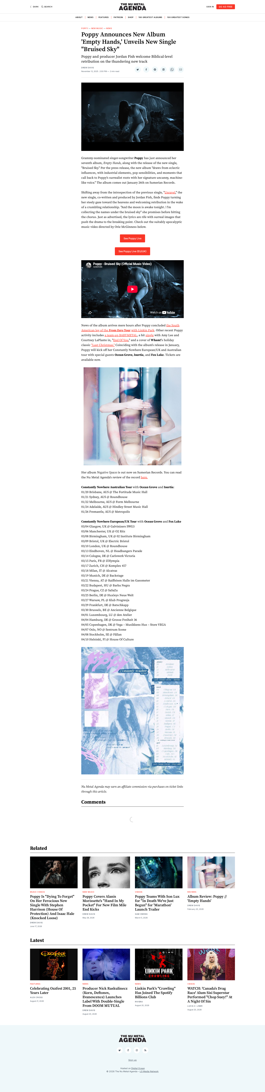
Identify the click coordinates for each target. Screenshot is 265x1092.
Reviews (191, 892)
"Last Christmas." (103, 345)
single (150, 335)
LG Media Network (149, 1071)
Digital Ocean (138, 1068)
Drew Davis (87, 67)
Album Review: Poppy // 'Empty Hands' (207, 898)
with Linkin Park (142, 330)
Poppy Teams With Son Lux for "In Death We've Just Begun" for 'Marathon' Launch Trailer (157, 903)
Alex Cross (36, 997)
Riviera (139, 1002)
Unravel (170, 192)
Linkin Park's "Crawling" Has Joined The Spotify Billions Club (155, 992)
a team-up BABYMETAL (121, 335)
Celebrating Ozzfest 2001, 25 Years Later (53, 990)
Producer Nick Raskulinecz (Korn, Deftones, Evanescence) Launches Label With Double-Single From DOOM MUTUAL (105, 997)
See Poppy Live (132, 238)
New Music (97, 28)
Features (103, 17)
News (91, 17)
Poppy (84, 28)
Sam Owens (141, 914)
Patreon (118, 17)
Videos (138, 892)
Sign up (132, 1060)
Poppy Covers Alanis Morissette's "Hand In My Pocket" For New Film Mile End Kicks (104, 903)
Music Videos (37, 892)
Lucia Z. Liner (195, 1006)
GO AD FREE (225, 6)
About (79, 17)
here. (144, 477)
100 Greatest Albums (150, 17)
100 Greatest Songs (178, 17)
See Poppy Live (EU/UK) (132, 251)
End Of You (120, 340)
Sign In (210, 7)
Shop (131, 17)
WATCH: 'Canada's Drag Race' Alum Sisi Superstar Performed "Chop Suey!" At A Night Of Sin (209, 995)
